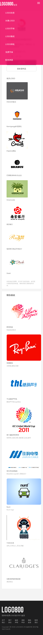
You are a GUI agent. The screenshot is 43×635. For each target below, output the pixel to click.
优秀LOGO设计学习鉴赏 (16, 615)
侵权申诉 (23, 621)
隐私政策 (29, 621)
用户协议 (9, 621)
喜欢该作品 (21, 69)
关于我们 (3, 621)
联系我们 (36, 621)
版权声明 (16, 621)
